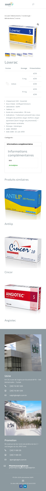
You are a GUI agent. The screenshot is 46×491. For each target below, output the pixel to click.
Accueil (7, 16)
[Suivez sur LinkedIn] (25, 486)
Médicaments (16, 16)
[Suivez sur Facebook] (21, 486)
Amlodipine (13, 165)
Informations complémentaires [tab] (20, 144)
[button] (38, 24)
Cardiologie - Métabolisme (24, 138)
